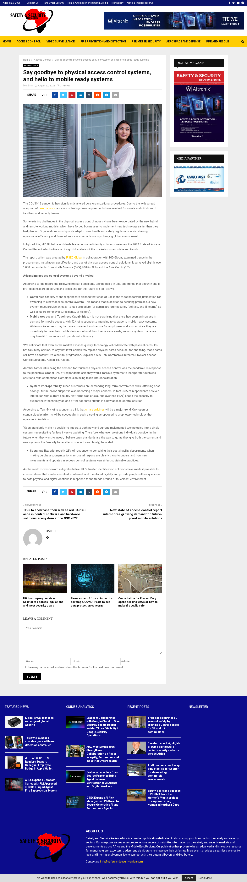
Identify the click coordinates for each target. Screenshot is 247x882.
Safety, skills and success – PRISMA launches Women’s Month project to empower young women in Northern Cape (164, 797)
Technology (117, 3)
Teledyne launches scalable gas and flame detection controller (39, 741)
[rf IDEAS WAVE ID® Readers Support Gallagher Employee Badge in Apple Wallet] (14, 762)
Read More (205, 878)
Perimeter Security (146, 41)
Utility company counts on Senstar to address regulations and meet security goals (43, 602)
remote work (47, 208)
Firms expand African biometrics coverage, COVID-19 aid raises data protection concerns (92, 602)
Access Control (29, 41)
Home (7, 41)
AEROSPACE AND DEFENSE (183, 41)
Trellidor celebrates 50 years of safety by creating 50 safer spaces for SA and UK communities (163, 724)
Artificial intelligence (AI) (140, 3)
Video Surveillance (61, 41)
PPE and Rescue (217, 41)
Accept (188, 877)
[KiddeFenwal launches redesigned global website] (14, 722)
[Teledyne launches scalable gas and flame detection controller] (14, 742)
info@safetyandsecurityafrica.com (121, 861)
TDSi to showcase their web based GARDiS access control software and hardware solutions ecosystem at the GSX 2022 (54, 514)
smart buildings (95, 409)
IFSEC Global (74, 257)
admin (29, 85)
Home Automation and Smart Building (88, 3)
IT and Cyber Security (53, 3)
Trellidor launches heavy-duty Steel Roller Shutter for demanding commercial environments (164, 772)
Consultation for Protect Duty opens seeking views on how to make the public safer (138, 602)
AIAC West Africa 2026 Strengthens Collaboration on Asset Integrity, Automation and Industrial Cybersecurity (102, 753)
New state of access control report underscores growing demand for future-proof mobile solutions (132, 514)
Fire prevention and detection (103, 41)
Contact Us (33, 3)
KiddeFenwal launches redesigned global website (39, 721)
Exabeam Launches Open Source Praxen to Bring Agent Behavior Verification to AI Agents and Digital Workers (102, 779)
